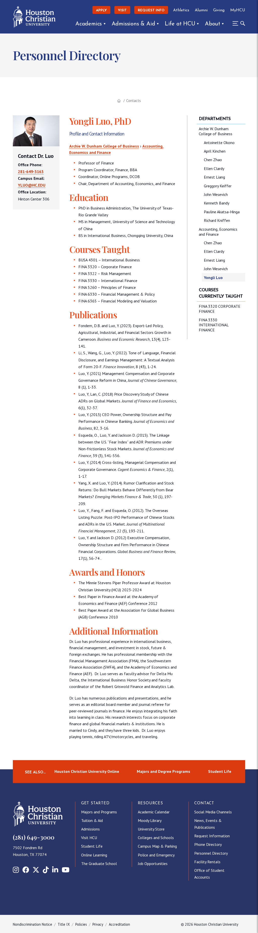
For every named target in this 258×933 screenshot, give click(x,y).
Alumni (201, 10)
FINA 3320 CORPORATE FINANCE (219, 309)
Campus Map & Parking (157, 846)
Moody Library (150, 820)
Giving (218, 10)
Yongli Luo (213, 277)
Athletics (181, 10)
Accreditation (119, 924)
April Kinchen (214, 151)
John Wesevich (216, 194)
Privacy (97, 924)
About (212, 24)
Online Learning (94, 854)
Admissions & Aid (133, 24)
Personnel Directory (211, 853)
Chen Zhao (213, 159)
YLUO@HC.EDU (31, 185)
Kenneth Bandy (216, 202)
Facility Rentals (207, 861)
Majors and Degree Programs (163, 771)
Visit (122, 10)
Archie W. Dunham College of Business (104, 146)
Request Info (151, 10)
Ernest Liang (214, 177)
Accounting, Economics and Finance (218, 232)
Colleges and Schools (156, 837)
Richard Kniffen (217, 220)
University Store (151, 829)
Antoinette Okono (219, 142)
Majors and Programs (99, 811)
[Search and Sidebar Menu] (237, 23)
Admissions (90, 829)
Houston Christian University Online (86, 771)
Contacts (133, 100)
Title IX (64, 924)
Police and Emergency (156, 854)
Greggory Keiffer (218, 185)
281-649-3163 (31, 171)
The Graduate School (99, 863)
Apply (101, 10)
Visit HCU (89, 837)
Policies (81, 924)
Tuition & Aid (92, 820)
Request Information (212, 835)
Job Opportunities (153, 863)
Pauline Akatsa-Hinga (222, 211)
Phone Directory (208, 844)
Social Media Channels (213, 811)
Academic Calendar (154, 811)
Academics (88, 24)
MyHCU (237, 10)
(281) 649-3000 (33, 837)
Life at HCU (180, 24)
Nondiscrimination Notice (32, 924)
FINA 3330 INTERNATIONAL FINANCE (214, 324)
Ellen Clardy (214, 168)
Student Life (219, 771)
